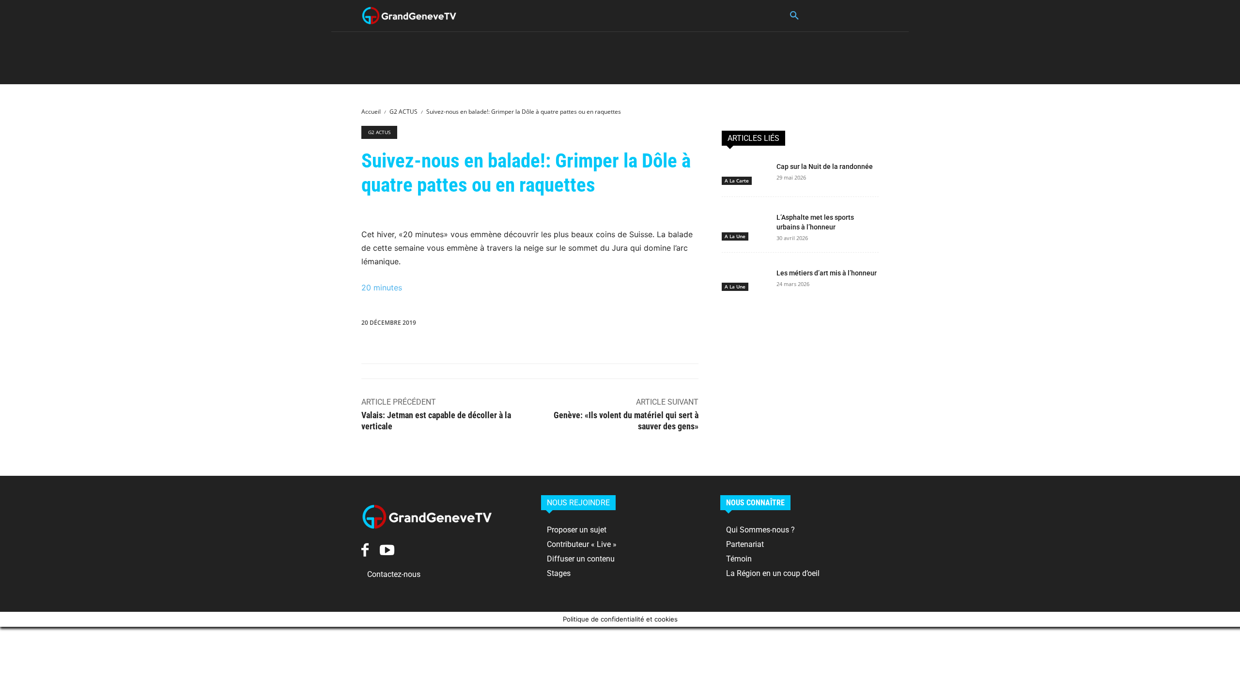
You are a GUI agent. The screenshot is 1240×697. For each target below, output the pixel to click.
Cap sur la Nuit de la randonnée (824, 166)
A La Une (735, 236)
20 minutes (381, 287)
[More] (718, 324)
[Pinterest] (561, 324)
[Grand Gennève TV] (409, 15)
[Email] (650, 324)
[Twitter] (539, 324)
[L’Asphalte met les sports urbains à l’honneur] (745, 222)
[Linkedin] (606, 324)
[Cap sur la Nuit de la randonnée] (745, 171)
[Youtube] (386, 549)
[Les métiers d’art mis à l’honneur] (745, 278)
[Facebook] (517, 324)
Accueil (371, 111)
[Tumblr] (672, 324)
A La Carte (737, 180)
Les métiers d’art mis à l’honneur (826, 273)
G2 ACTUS (403, 111)
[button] (794, 16)
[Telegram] (695, 324)
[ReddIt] (628, 324)
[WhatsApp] (583, 324)
